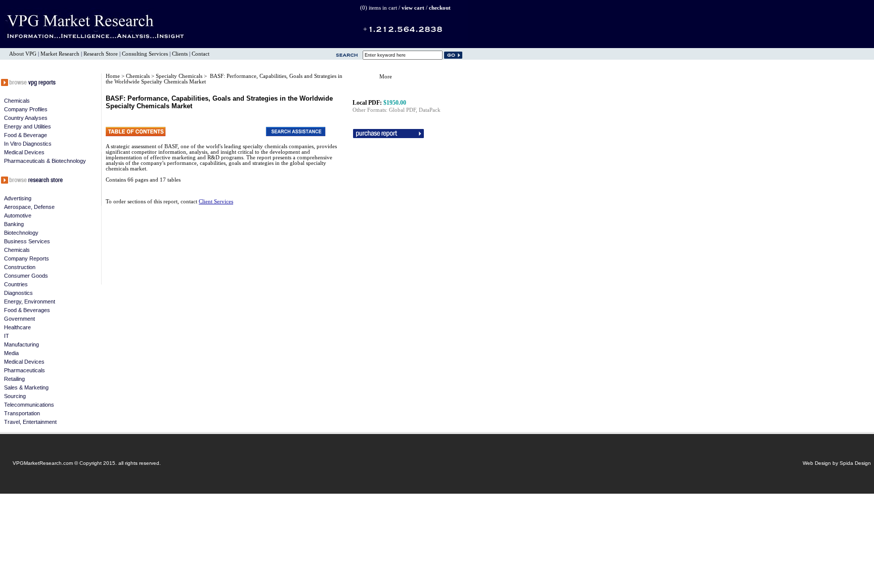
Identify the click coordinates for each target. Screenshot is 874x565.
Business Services (27, 241)
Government (19, 319)
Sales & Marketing (26, 387)
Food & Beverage (25, 135)
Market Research (59, 54)
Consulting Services (145, 54)
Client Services (216, 201)
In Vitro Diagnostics (28, 144)
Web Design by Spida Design (837, 463)
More (385, 76)
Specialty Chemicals (180, 76)
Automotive (17, 215)
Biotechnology (21, 233)
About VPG (22, 54)
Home (113, 76)
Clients (180, 54)
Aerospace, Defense (29, 207)
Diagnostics (18, 293)
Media (11, 353)
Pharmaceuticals (24, 370)
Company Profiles (26, 109)
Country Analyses (26, 118)
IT (6, 336)
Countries (16, 284)
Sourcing (15, 396)
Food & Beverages (27, 310)
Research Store (100, 54)
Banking (14, 224)
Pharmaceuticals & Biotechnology (45, 161)
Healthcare (17, 327)
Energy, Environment (29, 301)
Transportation (22, 413)
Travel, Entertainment (30, 422)
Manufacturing (21, 344)
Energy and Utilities (27, 126)
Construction (19, 267)
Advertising (17, 198)
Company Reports (26, 258)
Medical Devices (24, 152)
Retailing (14, 379)
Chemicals (17, 101)
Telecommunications (29, 405)
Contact (200, 54)
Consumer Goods (26, 276)
